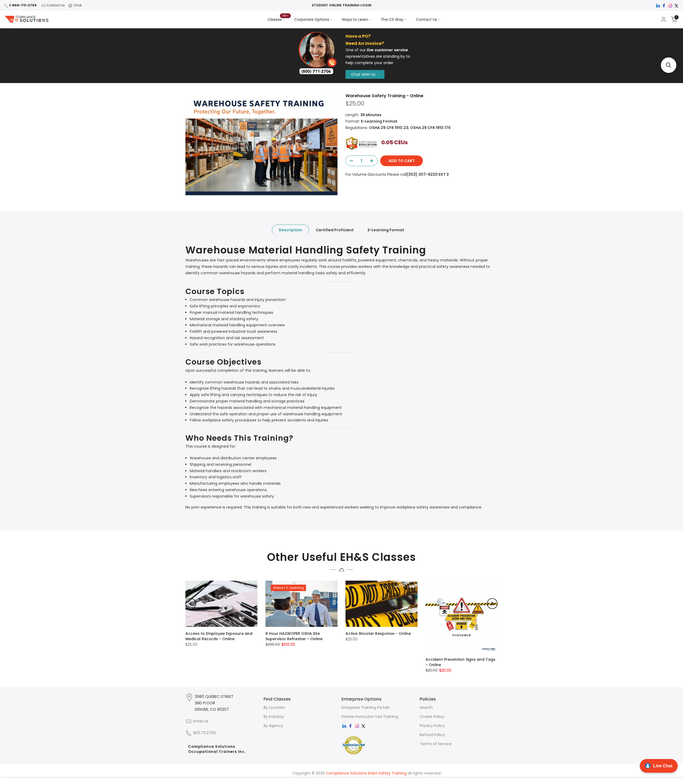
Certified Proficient (335, 230)
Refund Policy (432, 734)
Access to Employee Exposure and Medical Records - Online (218, 636)
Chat (77, 5)
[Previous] (190, 603)
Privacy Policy (432, 725)
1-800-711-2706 (23, 5)
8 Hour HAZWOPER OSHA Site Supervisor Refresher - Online (294, 636)
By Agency (273, 725)
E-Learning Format (386, 230)
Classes (278, 19)
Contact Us (55, 5)
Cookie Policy (432, 716)
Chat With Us (363, 74)
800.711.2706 (204, 733)
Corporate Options (311, 19)
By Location (274, 707)
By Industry (274, 716)
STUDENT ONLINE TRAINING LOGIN (341, 5)
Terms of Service (435, 743)
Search (426, 707)
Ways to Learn (355, 19)
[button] (668, 65)
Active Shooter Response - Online (378, 633)
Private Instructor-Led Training (370, 716)
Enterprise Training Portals (366, 707)
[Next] (492, 603)
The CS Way (392, 19)
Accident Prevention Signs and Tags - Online (460, 662)
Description (290, 230)
